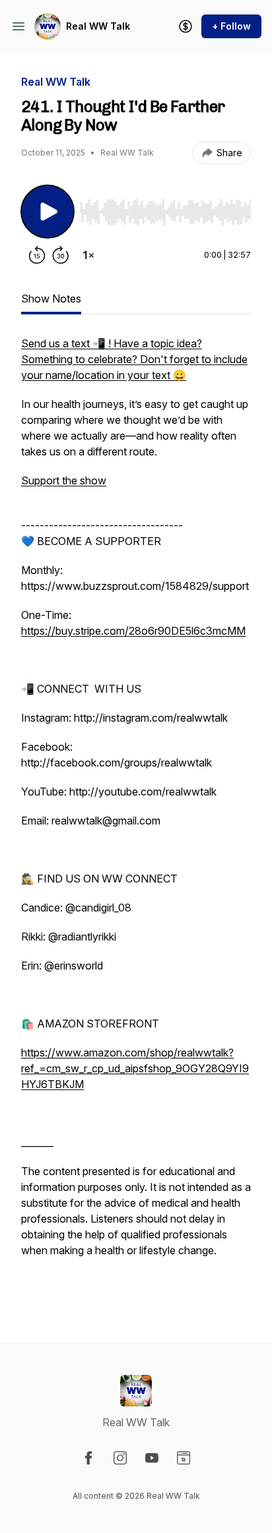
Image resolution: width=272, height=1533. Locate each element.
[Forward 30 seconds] (60, 255)
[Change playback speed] (88, 255)
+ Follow (231, 26)
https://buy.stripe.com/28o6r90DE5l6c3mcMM (133, 630)
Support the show (63, 480)
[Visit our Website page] (183, 1457)
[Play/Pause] (47, 211)
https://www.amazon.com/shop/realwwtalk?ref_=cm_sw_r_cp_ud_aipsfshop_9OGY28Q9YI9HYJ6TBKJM (135, 1068)
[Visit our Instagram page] (120, 1457)
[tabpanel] (136, 817)
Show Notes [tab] (51, 298)
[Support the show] (185, 26)
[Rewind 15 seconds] (37, 255)
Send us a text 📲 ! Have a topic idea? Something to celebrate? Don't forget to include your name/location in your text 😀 (134, 359)
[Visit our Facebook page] (88, 1457)
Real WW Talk (98, 26)
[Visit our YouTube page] (151, 1457)
